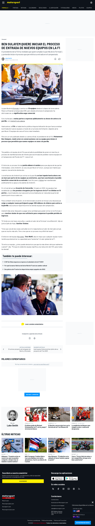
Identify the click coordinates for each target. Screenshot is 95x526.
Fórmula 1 (15, 108)
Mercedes (20, 237)
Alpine (41, 180)
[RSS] (79, 489)
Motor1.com (5, 500)
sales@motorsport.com (58, 508)
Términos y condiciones (33, 520)
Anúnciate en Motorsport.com (59, 502)
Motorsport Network (39, 523)
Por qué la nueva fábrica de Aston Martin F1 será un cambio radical (25, 265)
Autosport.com (6, 506)
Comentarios (55, 499)
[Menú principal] (3, 2)
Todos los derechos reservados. (56, 523)
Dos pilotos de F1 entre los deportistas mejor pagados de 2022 (24, 269)
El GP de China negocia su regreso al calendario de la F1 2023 (23, 262)
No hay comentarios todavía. (32, 364)
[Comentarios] (60, 59)
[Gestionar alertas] (34, 338)
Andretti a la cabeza (17, 121)
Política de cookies (47, 520)
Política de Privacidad (60, 520)
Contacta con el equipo (57, 505)
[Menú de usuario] (91, 2)
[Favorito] (55, 59)
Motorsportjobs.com (8, 503)
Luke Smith (8, 58)
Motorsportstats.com (8, 509)
